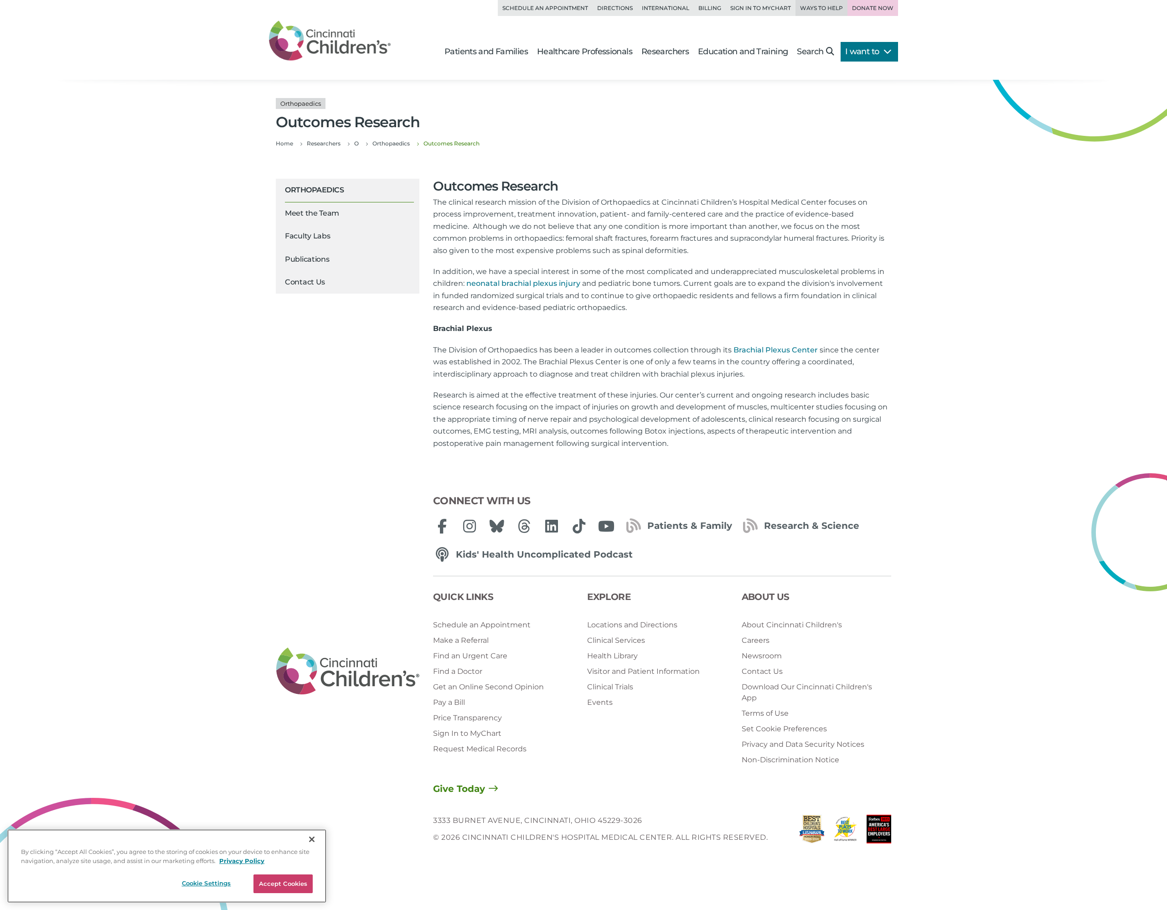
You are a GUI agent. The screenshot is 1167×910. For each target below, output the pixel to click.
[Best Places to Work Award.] (845, 831)
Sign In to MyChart (467, 733)
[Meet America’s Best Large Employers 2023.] (879, 831)
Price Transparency (467, 718)
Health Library (612, 655)
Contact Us (305, 282)
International (665, 8)
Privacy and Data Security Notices (803, 744)
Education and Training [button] (743, 52)
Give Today (459, 788)
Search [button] (810, 52)
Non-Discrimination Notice (790, 759)
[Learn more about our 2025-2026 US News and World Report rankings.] (812, 831)
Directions (615, 8)
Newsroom (762, 655)
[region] (166, 866)
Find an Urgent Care (470, 655)
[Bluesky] (497, 526)
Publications (307, 259)
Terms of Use (765, 713)
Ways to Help (821, 8)
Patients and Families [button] (486, 52)
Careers (755, 640)
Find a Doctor (457, 671)
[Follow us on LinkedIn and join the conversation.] (551, 526)
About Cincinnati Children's (792, 624)
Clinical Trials (610, 686)
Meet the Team (312, 213)
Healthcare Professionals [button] (584, 52)
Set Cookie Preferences (784, 728)
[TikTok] (579, 526)
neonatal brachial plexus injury (523, 283)
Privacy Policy (241, 860)
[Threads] (524, 526)
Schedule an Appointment (545, 8)
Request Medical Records (480, 749)
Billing (709, 8)
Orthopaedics (314, 190)
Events (600, 702)
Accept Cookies (283, 883)
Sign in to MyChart (760, 8)
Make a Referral (461, 640)
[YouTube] (606, 526)
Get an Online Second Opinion (488, 686)
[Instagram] (469, 526)
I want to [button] (863, 52)
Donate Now (872, 8)
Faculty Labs (307, 236)
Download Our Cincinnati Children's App (807, 692)
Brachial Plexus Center (775, 350)
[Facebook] (442, 526)
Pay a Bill (449, 702)
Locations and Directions (632, 624)
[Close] (312, 839)
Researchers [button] (665, 52)
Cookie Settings (206, 883)
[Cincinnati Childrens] (347, 671)
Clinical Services (616, 640)
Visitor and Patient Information (643, 671)
